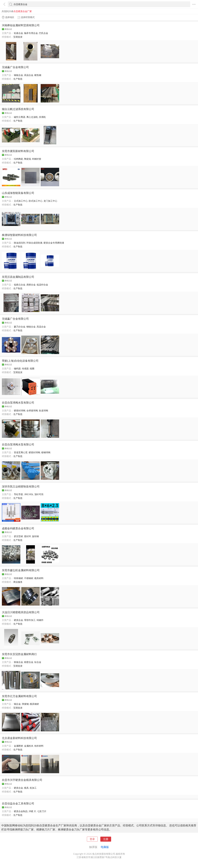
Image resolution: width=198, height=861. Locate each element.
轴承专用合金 (31, 33)
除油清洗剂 (19, 242)
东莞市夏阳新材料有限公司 (18, 151)
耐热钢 (37, 75)
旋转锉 (35, 536)
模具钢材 (34, 703)
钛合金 (37, 662)
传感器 (25, 368)
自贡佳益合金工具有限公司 (18, 803)
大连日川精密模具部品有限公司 (21, 612)
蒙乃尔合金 (19, 326)
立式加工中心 (21, 200)
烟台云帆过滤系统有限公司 (18, 109)
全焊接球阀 (32, 410)
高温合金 (28, 75)
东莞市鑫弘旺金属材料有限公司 (21, 570)
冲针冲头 (28, 494)
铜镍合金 (18, 75)
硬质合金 (18, 620)
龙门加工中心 (50, 200)
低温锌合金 (42, 284)
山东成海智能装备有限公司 (18, 193)
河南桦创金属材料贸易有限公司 (21, 25)
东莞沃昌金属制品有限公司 (18, 277)
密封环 (27, 536)
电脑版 (105, 847)
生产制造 (17, 78)
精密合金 (28, 662)
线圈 (32, 368)
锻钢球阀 (45, 452)
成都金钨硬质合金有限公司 (18, 528)
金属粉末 (28, 745)
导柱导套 (18, 494)
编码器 (17, 368)
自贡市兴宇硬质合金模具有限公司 (22, 780)
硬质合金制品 (21, 811)
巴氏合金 (43, 33)
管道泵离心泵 (21, 452)
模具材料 (39, 578)
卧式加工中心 (35, 200)
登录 (92, 839)
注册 (105, 839)
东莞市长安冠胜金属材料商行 (19, 654)
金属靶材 (18, 745)
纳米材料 (39, 745)
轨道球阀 (43, 410)
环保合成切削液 (34, 242)
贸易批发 (17, 36)
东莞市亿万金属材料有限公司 (19, 696)
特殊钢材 (18, 578)
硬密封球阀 (19, 410)
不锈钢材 (28, 578)
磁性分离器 (19, 116)
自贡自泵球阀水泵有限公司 (18, 402)
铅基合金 (18, 33)
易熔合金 (31, 284)
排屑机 (42, 116)
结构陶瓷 (18, 158)
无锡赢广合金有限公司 (15, 67)
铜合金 (17, 703)
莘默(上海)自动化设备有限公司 (20, 360)
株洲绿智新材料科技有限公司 (19, 235)
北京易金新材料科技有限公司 (19, 738)
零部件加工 (30, 620)
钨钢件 (40, 620)
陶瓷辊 (27, 158)
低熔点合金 (19, 284)
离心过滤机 (32, 116)
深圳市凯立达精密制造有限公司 (21, 486)
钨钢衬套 (36, 158)
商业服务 (17, 581)
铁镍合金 (18, 662)
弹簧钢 (25, 703)
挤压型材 (18, 536)
